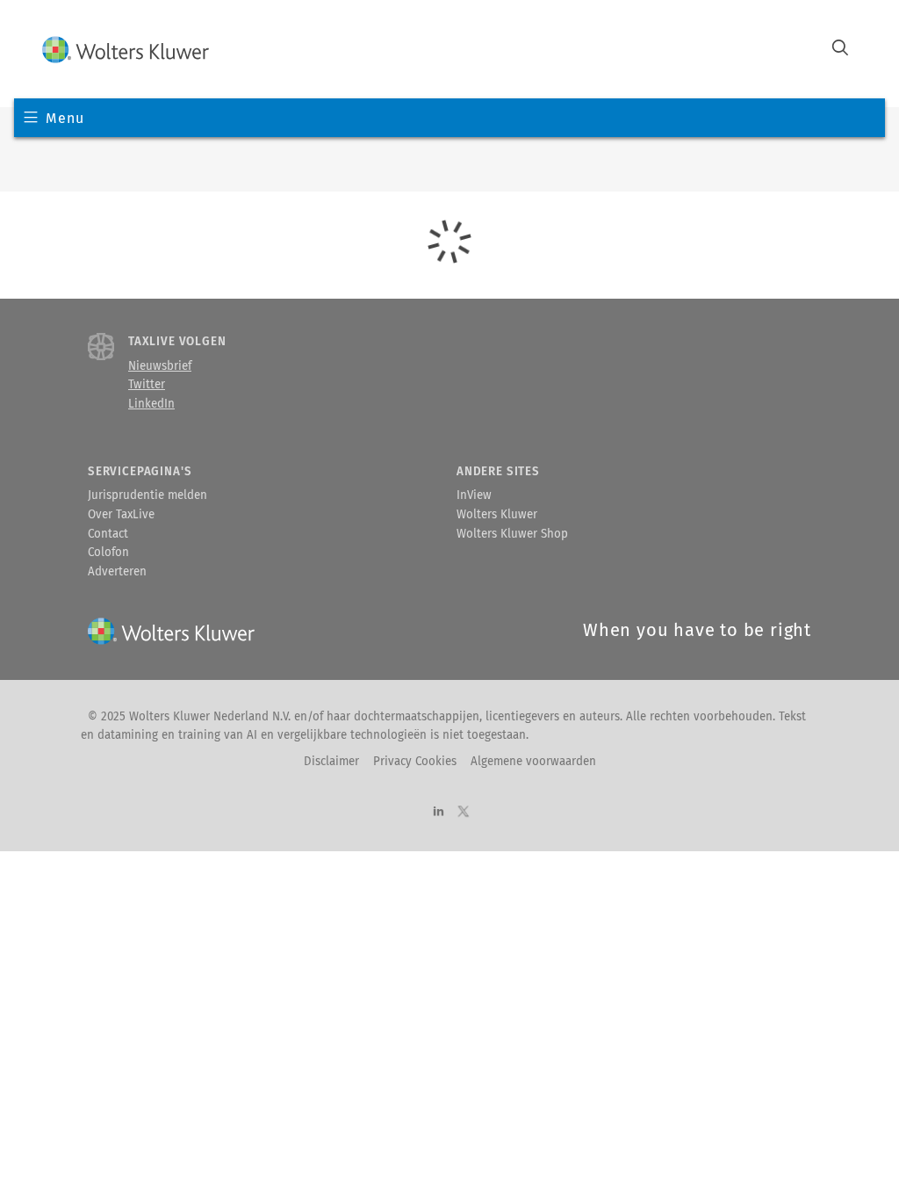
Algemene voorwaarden (533, 762)
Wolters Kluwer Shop (512, 534)
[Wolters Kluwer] (125, 49)
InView (474, 495)
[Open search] (840, 50)
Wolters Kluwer (497, 515)
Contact (108, 534)
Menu (64, 118)
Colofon (108, 553)
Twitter (146, 385)
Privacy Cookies (415, 762)
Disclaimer (331, 762)
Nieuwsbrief (159, 366)
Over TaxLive (121, 515)
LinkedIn (151, 404)
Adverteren (117, 572)
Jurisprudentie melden (147, 495)
